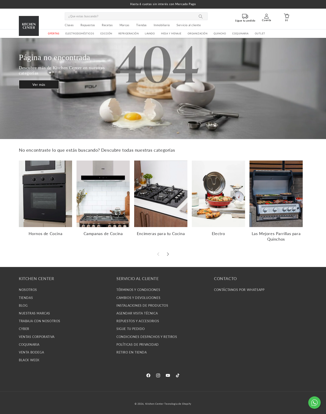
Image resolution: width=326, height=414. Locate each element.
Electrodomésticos (79, 33)
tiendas (141, 25)
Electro (218, 233)
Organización (198, 33)
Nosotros (28, 290)
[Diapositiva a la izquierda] (158, 254)
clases (69, 25)
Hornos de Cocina (46, 233)
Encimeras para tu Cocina (161, 233)
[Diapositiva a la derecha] (168, 254)
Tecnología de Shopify (177, 403)
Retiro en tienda (131, 352)
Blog (23, 305)
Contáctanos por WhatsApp (239, 290)
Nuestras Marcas (34, 313)
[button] (79, 33)
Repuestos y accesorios (137, 321)
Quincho (220, 33)
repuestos (88, 25)
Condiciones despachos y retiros (146, 336)
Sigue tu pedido (130, 329)
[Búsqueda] (200, 16)
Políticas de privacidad (137, 344)
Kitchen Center (154, 403)
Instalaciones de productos (142, 305)
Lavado (150, 33)
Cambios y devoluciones (138, 297)
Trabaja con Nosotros (39, 321)
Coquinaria (240, 33)
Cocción (106, 33)
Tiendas (26, 297)
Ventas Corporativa (37, 336)
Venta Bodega (31, 352)
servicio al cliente (189, 25)
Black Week (29, 360)
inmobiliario (162, 25)
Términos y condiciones (138, 290)
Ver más (38, 84)
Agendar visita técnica (137, 313)
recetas (107, 25)
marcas (125, 25)
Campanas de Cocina (103, 233)
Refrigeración (128, 33)
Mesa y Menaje (171, 33)
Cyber (24, 329)
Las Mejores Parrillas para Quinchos (276, 236)
